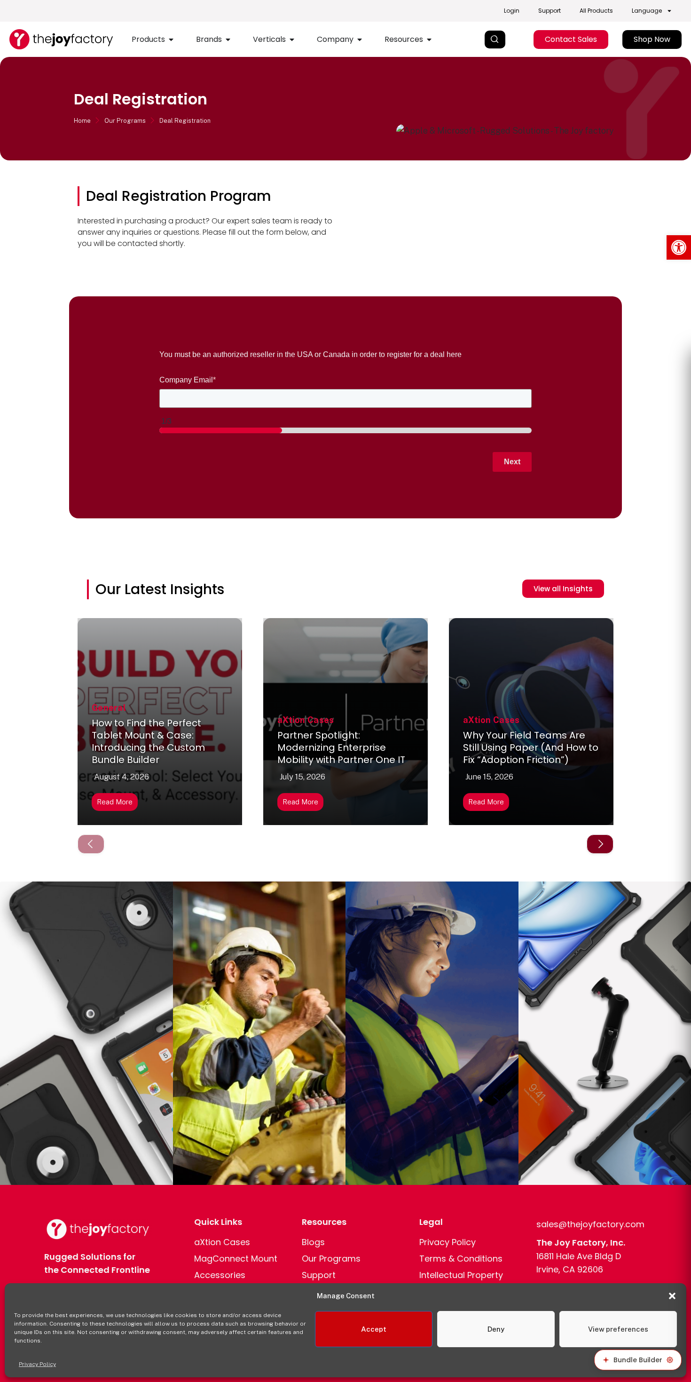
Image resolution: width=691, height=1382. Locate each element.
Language (647, 11)
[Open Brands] (228, 39)
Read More (115, 802)
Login (511, 11)
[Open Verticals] (292, 39)
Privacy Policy (37, 1364)
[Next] (600, 844)
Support (549, 11)
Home (82, 120)
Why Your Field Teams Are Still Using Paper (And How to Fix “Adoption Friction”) (530, 747)
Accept (373, 1329)
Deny (495, 1329)
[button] (679, 247)
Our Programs (125, 120)
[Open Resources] (429, 39)
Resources (324, 1222)
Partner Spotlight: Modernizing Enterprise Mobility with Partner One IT (341, 747)
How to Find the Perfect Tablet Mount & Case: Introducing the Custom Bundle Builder (148, 741)
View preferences (618, 1329)
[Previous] (91, 844)
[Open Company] (359, 39)
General (109, 708)
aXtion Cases (305, 720)
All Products (596, 11)
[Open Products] (171, 39)
